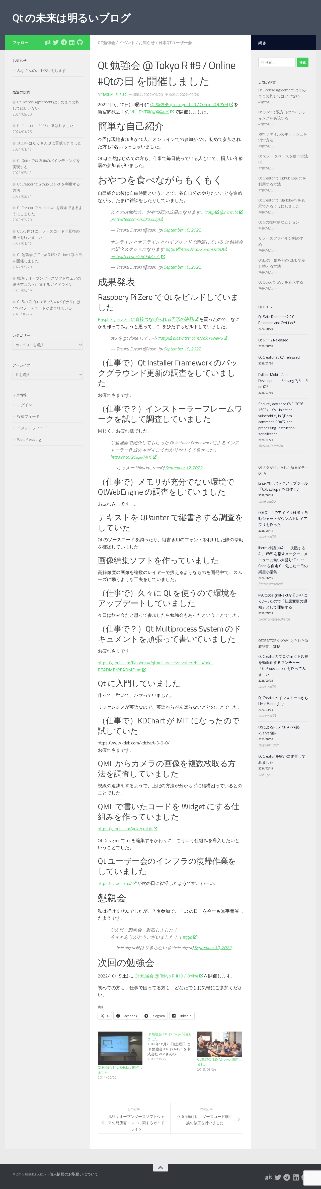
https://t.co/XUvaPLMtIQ (200, 249)
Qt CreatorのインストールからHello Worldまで (283, 701)
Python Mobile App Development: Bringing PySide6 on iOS (282, 380)
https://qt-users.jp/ (115, 883)
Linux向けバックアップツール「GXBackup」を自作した (283, 486)
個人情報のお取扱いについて (73, 1174)
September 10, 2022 (182, 230)
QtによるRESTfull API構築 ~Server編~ (279, 730)
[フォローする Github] (80, 42)
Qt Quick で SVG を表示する (280, 282)
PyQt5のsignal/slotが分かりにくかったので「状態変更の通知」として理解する (282, 601)
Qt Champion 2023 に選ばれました (45, 125)
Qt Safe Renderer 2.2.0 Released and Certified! (276, 320)
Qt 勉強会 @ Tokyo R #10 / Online (166, 975)
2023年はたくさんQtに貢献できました (49, 143)
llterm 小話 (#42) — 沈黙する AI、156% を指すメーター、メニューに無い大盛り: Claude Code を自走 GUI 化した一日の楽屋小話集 (283, 560)
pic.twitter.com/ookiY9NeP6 (198, 338)
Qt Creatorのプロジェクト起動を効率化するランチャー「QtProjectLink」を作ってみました (283, 665)
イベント (127, 43)
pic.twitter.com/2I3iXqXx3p (134, 219)
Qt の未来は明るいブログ (72, 17)
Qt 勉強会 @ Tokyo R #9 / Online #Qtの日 (189, 104)
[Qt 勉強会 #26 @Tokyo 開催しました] (219, 1044)
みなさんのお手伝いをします (41, 70)
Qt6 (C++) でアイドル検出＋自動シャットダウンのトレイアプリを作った (283, 518)
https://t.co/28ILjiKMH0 (131, 457)
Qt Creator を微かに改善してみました (281, 759)
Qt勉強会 (106, 43)
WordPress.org (29, 439)
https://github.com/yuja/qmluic (125, 828)
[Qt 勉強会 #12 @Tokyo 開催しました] (120, 1048)
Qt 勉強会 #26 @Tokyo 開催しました (219, 1062)
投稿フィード (28, 416)
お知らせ (147, 43)
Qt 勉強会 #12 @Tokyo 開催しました (120, 1070)
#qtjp (209, 212)
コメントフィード (32, 428)
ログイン (24, 405)
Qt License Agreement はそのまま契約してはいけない (282, 93)
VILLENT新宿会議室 (149, 111)
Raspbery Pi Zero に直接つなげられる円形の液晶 (146, 319)
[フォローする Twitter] (56, 42)
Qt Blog (265, 306)
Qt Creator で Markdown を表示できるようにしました (281, 203)
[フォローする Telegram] (64, 42)
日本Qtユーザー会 (175, 43)
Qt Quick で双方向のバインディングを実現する (282, 115)
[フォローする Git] (48, 42)
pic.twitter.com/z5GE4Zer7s (135, 256)
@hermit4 (229, 212)
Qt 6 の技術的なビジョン (278, 222)
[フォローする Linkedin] (72, 42)
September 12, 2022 (183, 467)
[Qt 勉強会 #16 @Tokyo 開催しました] (172, 1047)
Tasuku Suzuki (115, 94)
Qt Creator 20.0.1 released (279, 357)
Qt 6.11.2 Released (273, 340)
